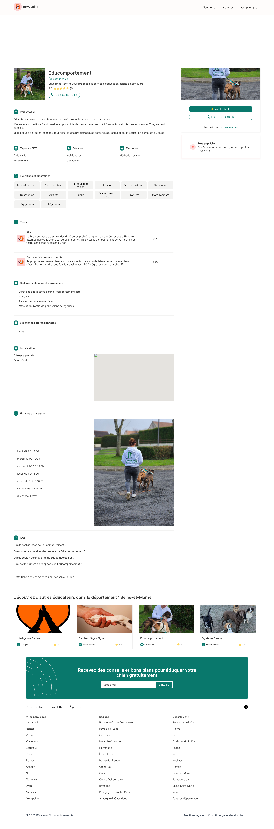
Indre (176, 792)
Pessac (30, 754)
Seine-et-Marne (182, 773)
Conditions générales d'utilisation (228, 815)
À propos (227, 7)
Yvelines (178, 760)
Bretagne (104, 785)
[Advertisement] (137, 39)
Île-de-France (107, 754)
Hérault (177, 766)
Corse (102, 773)
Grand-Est (105, 766)
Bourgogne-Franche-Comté (115, 792)
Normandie (105, 747)
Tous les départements (186, 798)
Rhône (176, 747)
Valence (30, 735)
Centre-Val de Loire (111, 779)
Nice (28, 773)
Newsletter (209, 7)
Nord (176, 754)
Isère (175, 735)
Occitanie (105, 735)
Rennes (30, 760)
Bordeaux (31, 747)
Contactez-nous (229, 127)
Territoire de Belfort (184, 741)
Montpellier (32, 798)
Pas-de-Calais (181, 779)
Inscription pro (248, 7)
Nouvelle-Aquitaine (110, 741)
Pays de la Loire (108, 728)
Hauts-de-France (109, 760)
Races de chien (35, 707)
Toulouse (31, 779)
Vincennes (32, 741)
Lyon (29, 785)
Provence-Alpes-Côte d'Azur (116, 722)
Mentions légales (194, 815)
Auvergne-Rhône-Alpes (113, 798)
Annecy (30, 766)
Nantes (30, 728)
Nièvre (176, 728)
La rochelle (32, 722)
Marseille (31, 792)
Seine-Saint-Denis (183, 785)
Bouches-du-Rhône (184, 722)
